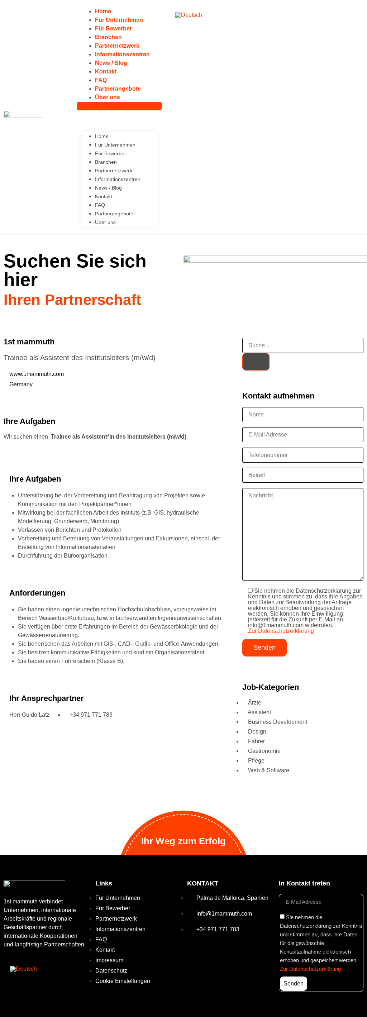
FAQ (101, 80)
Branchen (108, 37)
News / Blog (111, 63)
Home (103, 11)
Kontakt (105, 71)
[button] (119, 106)
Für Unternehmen (119, 20)
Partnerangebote (118, 89)
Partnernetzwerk (117, 46)
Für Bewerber (113, 28)
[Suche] (256, 362)
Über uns (107, 97)
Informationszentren (122, 54)
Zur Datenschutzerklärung (281, 631)
